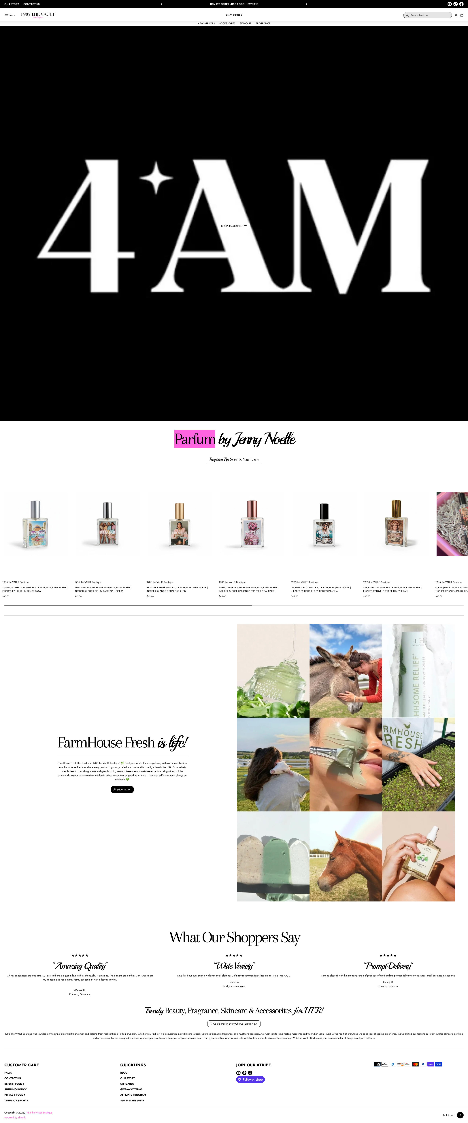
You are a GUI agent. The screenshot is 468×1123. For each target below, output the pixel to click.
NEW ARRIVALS (206, 23)
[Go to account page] (456, 15)
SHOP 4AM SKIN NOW (234, 226)
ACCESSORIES (227, 23)
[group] (234, 223)
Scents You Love (233, 459)
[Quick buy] (66, 572)
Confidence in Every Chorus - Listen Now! (235, 1023)
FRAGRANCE (263, 23)
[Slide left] (5, 534)
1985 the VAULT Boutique (38, 1112)
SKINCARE (246, 23)
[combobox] (427, 15)
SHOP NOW (124, 789)
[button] (161, 4)
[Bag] (461, 15)
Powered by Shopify (15, 1117)
